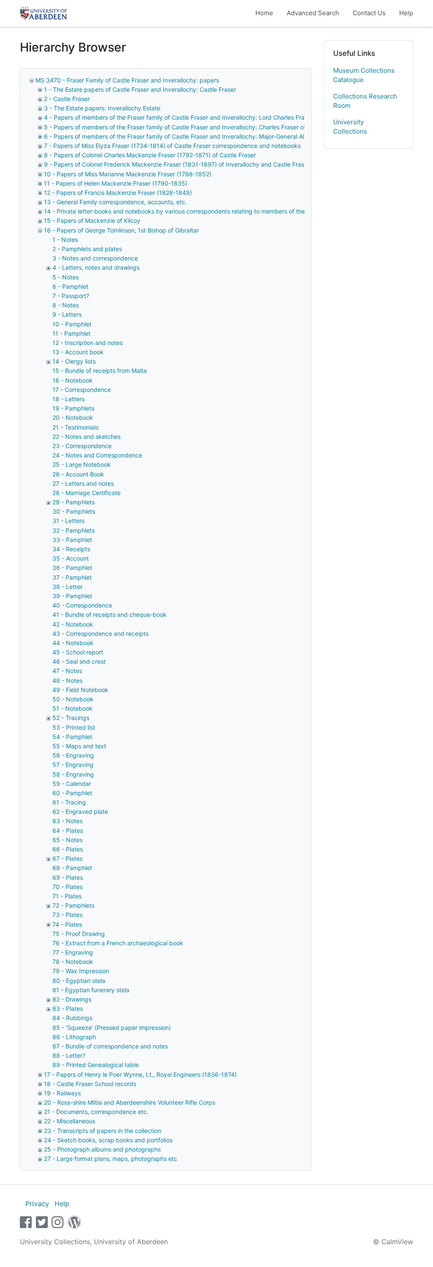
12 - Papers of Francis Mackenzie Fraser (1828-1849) (118, 192)
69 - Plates (67, 877)
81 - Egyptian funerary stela (90, 989)
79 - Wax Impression (80, 970)
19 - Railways (62, 1093)
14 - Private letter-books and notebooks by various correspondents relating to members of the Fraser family (193, 211)
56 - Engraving (73, 755)
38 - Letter (67, 586)
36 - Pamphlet (72, 567)
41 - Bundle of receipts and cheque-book (109, 614)
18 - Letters (68, 398)
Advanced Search (313, 13)
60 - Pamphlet (72, 792)
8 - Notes (65, 305)
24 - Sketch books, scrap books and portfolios (108, 1140)
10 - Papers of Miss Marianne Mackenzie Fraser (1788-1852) (127, 174)
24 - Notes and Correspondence (97, 455)
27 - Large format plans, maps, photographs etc (110, 1158)
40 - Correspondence (82, 605)
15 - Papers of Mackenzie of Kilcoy (92, 220)
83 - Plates (67, 1008)
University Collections (350, 127)
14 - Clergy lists (74, 361)
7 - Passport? (70, 295)
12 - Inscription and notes (87, 342)
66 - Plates (67, 849)
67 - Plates (67, 858)
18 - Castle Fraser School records (90, 1083)
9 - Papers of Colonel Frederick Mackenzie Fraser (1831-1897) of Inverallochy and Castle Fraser (177, 164)
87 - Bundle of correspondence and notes (110, 1046)
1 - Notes (65, 239)
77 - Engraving (72, 952)
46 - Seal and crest (79, 661)
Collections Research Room (365, 101)
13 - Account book (78, 352)
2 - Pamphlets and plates (87, 248)
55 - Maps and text (79, 746)
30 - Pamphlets (73, 511)
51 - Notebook (72, 708)
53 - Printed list (73, 727)
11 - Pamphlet (71, 333)
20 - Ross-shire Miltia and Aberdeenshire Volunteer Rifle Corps (129, 1102)
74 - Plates (67, 924)
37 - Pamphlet (72, 577)
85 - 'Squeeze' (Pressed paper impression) (111, 1027)
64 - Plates (67, 830)
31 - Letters (68, 520)
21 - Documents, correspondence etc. (96, 1111)
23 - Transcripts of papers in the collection (102, 1130)
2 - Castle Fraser (67, 98)
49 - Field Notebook (80, 689)
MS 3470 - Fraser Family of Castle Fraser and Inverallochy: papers (127, 80)
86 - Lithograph (74, 1036)
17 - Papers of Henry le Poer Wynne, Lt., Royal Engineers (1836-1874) (140, 1074)
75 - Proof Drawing (78, 933)
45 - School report (77, 652)
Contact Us (369, 13)
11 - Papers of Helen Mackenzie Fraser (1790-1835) (115, 183)
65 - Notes (67, 839)
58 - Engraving (73, 774)
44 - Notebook (72, 642)
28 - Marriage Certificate (86, 492)
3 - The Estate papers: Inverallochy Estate (102, 108)
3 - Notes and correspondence (95, 258)
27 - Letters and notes (83, 483)
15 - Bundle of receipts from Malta (99, 370)
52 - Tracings (70, 717)
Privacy (37, 1203)
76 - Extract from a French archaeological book (117, 943)
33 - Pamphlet (72, 539)
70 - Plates (67, 886)
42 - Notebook (72, 624)
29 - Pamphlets (73, 502)
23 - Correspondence (82, 445)
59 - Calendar (71, 783)
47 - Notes (67, 670)
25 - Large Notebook (81, 464)
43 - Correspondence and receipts (100, 633)
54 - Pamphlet (72, 736)
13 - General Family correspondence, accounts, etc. (115, 201)
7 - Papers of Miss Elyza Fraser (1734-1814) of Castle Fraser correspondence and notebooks (172, 145)
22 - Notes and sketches (86, 436)
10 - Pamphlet (71, 324)
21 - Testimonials (75, 427)
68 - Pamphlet (72, 867)
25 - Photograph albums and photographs (102, 1149)
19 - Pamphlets (73, 408)
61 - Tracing (69, 802)
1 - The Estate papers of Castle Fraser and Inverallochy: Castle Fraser (140, 89)
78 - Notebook (72, 961)
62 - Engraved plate (80, 811)
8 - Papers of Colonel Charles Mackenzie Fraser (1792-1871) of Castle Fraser (150, 155)
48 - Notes (67, 680)
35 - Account (70, 558)
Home (264, 13)
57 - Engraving (72, 764)
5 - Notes (65, 277)
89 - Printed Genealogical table (95, 1064)
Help (406, 13)
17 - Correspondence (81, 389)
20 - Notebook (72, 417)
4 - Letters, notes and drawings (96, 267)
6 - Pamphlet (70, 286)
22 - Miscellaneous (69, 1121)
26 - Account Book (78, 474)
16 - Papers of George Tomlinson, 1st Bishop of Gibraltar (121, 230)
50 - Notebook (72, 699)
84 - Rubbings (72, 1017)
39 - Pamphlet (72, 595)
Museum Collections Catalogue (364, 75)
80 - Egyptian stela (78, 980)
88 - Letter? (68, 1055)
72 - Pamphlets (73, 905)
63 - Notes (67, 820)
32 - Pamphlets (73, 530)
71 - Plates (67, 896)
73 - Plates (67, 914)
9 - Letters (67, 314)
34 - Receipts (71, 549)
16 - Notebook (72, 380)
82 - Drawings (71, 999)
